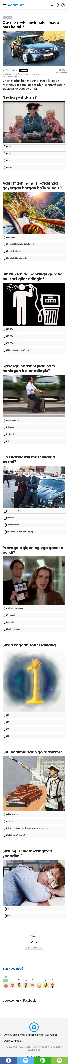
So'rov (7, 17)
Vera (14, 70)
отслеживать (34, 947)
